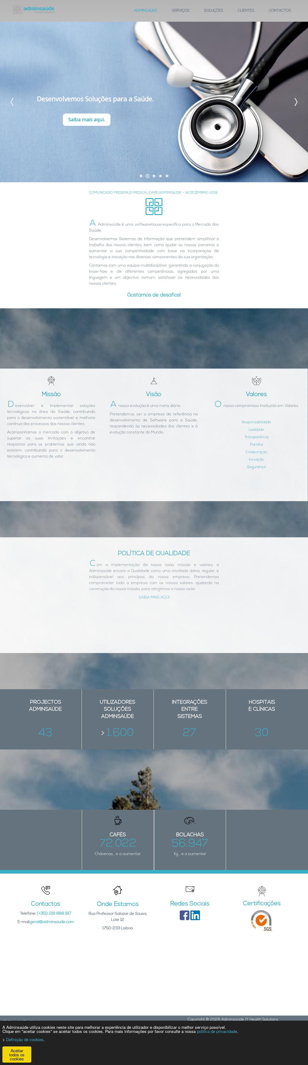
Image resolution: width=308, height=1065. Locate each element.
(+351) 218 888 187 (54, 914)
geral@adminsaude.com (52, 922)
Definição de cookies (25, 1039)
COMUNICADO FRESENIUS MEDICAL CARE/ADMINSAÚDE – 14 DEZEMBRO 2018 (153, 193)
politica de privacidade (217, 1031)
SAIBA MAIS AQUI (154, 598)
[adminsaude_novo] (33, 9)
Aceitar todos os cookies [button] (17, 1054)
